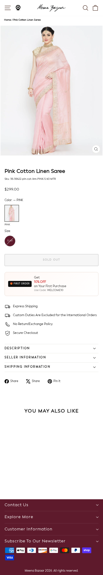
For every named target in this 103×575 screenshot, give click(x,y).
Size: (8, 231)
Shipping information (27, 367)
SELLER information (25, 357)
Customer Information (28, 529)
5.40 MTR (10, 243)
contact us (17, 505)
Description (17, 348)
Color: (14, 200)
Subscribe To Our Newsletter (35, 541)
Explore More (19, 517)
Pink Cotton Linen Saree (27, 20)
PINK (12, 213)
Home (7, 20)
